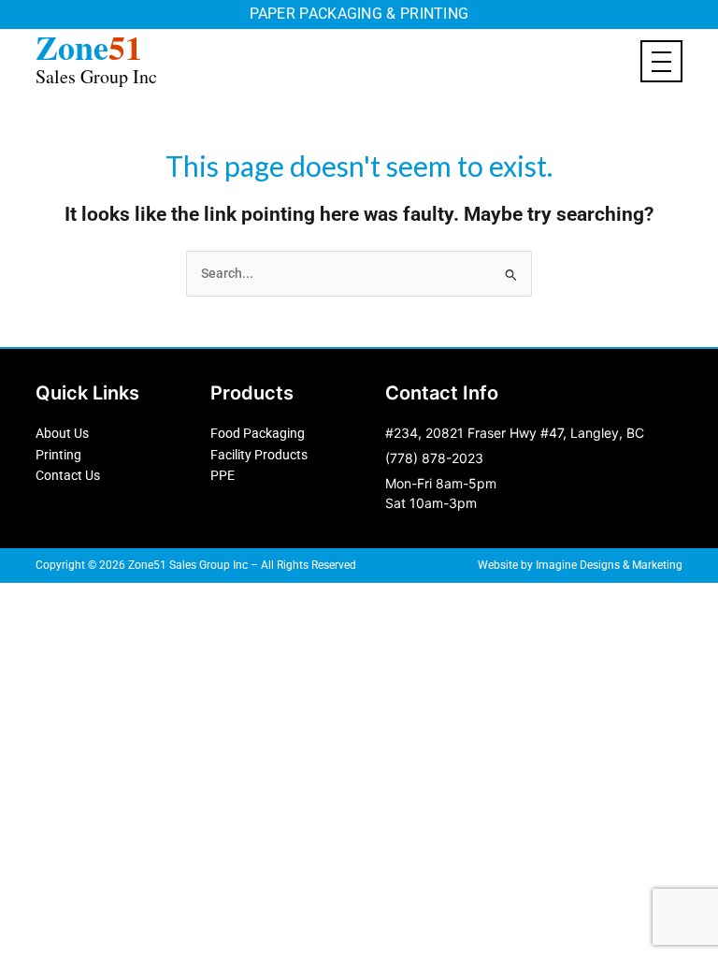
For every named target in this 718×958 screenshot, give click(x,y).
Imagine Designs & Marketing (609, 565)
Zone (96, 55)
